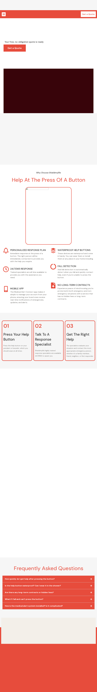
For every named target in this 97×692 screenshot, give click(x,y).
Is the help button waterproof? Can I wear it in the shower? (33, 585)
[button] (4, 14)
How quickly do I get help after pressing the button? (30, 579)
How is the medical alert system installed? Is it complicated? (34, 606)
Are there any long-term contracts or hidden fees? (29, 592)
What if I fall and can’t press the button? (24, 599)
